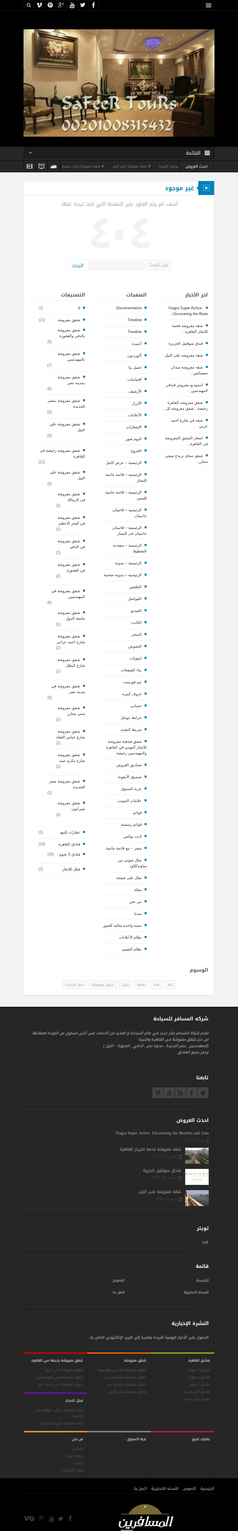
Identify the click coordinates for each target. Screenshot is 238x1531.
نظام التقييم (132, 949)
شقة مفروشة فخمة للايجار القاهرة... (190, 328)
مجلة (138, 889)
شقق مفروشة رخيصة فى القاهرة (62, 453)
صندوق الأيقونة (130, 777)
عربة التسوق (131, 789)
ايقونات (135, 658)
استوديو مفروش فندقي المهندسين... (187, 388)
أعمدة (137, 343)
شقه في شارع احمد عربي (189, 423)
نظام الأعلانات (130, 937)
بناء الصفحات (131, 670)
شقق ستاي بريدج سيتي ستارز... (186, 458)
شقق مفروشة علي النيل (67, 427)
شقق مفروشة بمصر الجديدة (66, 403)
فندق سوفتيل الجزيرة (186, 343)
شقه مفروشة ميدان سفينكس (105, 166)
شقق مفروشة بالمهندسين (71, 356)
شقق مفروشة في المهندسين (68, 594)
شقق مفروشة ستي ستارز (71, 711)
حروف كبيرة (132, 694)
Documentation (129, 308)
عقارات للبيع (70, 832)
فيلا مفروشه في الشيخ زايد (61, 1423)
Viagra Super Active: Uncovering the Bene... (188, 311)
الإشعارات (134, 427)
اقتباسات (134, 379)
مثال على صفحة (129, 878)
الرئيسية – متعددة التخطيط (129, 548)
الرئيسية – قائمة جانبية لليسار (125, 477)
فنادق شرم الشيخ (196, 1399)
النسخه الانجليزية (196, 1292)
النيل (125, 984)
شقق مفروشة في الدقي (71, 544)
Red (170, 984)
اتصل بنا (135, 367)
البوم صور (134, 439)
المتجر (136, 634)
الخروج (136, 451)
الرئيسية (202, 1280)
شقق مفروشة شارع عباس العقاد (70, 734)
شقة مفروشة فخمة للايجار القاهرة (150, 1149)
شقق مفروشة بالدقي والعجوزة (71, 333)
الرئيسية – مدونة (128, 563)
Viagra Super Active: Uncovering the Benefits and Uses (162, 1133)
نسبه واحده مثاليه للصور (122, 925)
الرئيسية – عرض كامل (124, 462)
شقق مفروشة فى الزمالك (71, 497)
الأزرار (137, 403)
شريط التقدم (131, 729)
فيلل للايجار (71, 869)
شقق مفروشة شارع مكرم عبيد (71, 758)
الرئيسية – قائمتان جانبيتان (129, 513)
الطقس (135, 587)
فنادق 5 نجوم (69, 854)
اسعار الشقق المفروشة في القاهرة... (186, 441)
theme (141, 984)
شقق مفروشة (68, 320)
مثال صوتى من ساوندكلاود (132, 863)
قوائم (137, 812)
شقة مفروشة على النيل (156, 166)
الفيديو (136, 610)
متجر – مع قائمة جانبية (124, 848)
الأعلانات (135, 415)
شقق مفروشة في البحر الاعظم (71, 520)
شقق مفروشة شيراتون (71, 806)
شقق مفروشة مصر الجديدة (67, 784)
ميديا (138, 913)
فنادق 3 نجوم (199, 1370)
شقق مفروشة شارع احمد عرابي (71, 639)
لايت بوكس (133, 836)
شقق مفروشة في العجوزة (71, 567)
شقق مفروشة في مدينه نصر (68, 689)
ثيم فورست (132, 682)
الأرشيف (135, 391)
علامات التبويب (130, 800)
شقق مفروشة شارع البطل (71, 662)
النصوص (135, 646)
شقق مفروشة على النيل (67, 475)
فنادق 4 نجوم (199, 1377)
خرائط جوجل (131, 717)
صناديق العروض (129, 765)
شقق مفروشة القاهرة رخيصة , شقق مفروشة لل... (185, 405)
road (156, 984)
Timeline (134, 320)
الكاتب (136, 622)
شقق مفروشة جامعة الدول (71, 615)
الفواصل (135, 599)
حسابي (136, 706)
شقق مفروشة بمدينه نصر (71, 380)
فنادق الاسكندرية (196, 1392)
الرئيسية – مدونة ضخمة (123, 575)
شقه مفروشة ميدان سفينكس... (189, 370)
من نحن (135, 901)
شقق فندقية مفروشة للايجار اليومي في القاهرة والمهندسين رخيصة (126, 747)
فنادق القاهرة (69, 844)
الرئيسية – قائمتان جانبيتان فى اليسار (129, 530)
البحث (78, 265)
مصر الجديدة (74, 984)
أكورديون (134, 355)
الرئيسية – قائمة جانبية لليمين (125, 495)
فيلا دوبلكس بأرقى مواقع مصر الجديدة (59, 1413)
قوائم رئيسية (131, 824)
